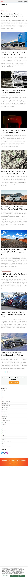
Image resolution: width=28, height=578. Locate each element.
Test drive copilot (14, 463)
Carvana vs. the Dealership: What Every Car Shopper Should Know (13, 91)
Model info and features (6, 431)
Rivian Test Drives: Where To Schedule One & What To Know (12, 15)
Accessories (4, 390)
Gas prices (4, 422)
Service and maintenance (6, 441)
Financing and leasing (6, 420)
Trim (3, 443)
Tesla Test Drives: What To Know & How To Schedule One (13, 131)
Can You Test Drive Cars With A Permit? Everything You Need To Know (13, 314)
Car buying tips (5, 409)
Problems (4, 435)
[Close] (26, 568)
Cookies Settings (5, 575)
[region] (14, 572)
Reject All (21, 575)
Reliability (4, 437)
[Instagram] (7, 453)
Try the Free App (14, 382)
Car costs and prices (6, 414)
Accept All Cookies (14, 575)
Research (3, 439)
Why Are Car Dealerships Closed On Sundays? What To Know (13, 53)
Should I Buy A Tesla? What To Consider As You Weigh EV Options (14, 208)
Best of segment (5, 403)
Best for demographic (6, 401)
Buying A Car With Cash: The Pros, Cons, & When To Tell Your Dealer (13, 172)
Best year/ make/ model (6, 405)
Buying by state (5, 407)
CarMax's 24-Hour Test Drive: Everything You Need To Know (12, 354)
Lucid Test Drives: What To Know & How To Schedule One (14, 275)
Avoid (3, 397)
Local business (4, 426)
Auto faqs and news (5, 392)
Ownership (4, 433)
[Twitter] (2, 453)
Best (3, 399)
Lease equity (4, 424)
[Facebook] (4, 453)
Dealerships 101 (5, 418)
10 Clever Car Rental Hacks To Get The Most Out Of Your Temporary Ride (13, 252)
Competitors (4, 416)
